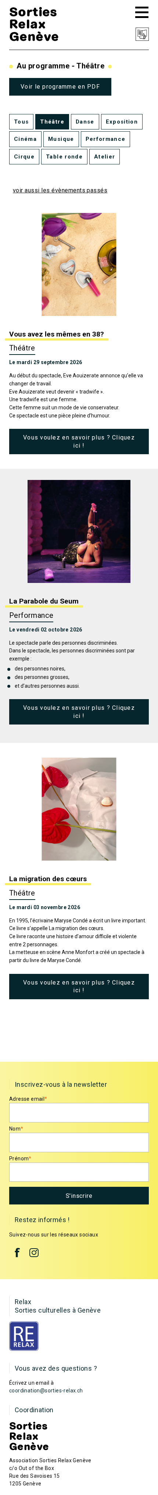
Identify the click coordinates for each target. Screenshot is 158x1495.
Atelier (104, 156)
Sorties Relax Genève (34, 23)
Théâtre (52, 121)
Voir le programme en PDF (60, 86)
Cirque (24, 156)
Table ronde (64, 156)
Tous (21, 121)
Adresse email (28, 1099)
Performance (106, 139)
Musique (61, 139)
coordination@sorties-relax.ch (46, 1390)
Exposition (122, 121)
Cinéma (25, 139)
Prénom (20, 1158)
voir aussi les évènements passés (60, 190)
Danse (85, 121)
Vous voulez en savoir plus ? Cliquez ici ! (79, 441)
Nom (16, 1129)
